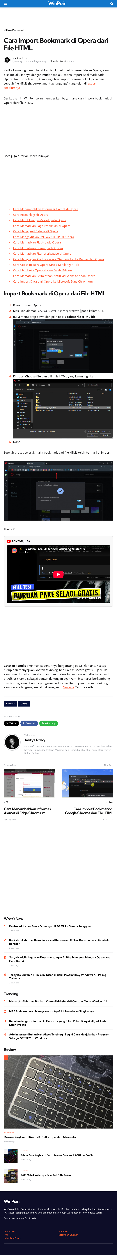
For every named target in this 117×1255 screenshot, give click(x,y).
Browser (10, 703)
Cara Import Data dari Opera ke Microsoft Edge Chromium (53, 281)
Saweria (68, 687)
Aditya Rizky (20, 58)
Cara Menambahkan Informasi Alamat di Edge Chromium (27, 811)
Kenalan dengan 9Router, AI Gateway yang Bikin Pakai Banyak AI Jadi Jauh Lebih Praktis (57, 1022)
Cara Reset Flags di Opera (30, 215)
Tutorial (19, 30)
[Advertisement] (58, 15)
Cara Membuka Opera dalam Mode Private (42, 270)
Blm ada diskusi (58, 61)
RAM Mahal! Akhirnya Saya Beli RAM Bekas (46, 1175)
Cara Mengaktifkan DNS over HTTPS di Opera (43, 237)
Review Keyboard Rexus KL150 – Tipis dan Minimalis (40, 1137)
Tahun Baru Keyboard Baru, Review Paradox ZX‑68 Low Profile (57, 1155)
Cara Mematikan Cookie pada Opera (38, 248)
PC (13, 30)
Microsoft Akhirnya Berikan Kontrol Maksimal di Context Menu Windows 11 (58, 1001)
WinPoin (57, 3)
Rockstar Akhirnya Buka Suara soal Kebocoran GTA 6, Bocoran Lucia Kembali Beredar (59, 941)
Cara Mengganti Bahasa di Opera (35, 231)
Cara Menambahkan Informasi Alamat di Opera (45, 209)
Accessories (9, 1132)
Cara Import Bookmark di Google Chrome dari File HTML (89, 811)
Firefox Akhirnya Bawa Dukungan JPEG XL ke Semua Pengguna (50, 926)
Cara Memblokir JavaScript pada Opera (39, 220)
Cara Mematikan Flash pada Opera (37, 242)
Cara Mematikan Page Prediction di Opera (42, 226)
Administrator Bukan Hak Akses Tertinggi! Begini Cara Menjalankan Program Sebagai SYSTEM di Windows (59, 1036)
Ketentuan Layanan (68, 1234)
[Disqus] (58, 867)
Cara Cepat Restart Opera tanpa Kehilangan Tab (46, 265)
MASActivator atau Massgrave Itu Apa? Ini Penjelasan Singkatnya (51, 1011)
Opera (24, 703)
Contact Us (9, 1231)
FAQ (6, 1234)
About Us (63, 1231)
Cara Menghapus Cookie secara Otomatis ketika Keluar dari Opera (58, 259)
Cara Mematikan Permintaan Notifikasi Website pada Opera (54, 276)
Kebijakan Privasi (12, 1238)
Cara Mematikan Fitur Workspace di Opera (42, 254)
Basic (8, 30)
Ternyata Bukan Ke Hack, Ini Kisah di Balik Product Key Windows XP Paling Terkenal (57, 976)
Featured (24, 1151)
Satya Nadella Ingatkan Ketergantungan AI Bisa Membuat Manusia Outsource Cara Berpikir (59, 959)
